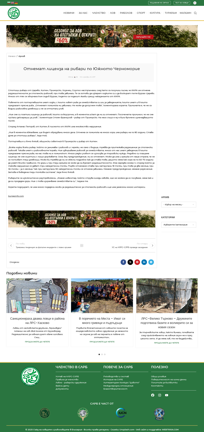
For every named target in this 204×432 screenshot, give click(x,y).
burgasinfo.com (16, 196)
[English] (12, 3)
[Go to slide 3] (104, 354)
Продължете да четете (37, 342)
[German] (16, 3)
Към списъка (82, 245)
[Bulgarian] (9, 3)
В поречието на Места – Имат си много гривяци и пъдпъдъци (102, 320)
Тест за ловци (181, 3)
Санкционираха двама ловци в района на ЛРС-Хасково (37, 320)
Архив (21, 56)
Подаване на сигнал (159, 3)
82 (77, 77)
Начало (12, 56)
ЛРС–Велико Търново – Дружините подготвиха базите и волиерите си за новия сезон (167, 322)
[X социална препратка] (130, 262)
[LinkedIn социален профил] (144, 262)
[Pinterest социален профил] (137, 262)
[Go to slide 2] (102, 354)
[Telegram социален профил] (151, 262)
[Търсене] (195, 13)
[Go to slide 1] (99, 354)
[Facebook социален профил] (123, 262)
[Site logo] (13, 13)
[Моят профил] (195, 3)
